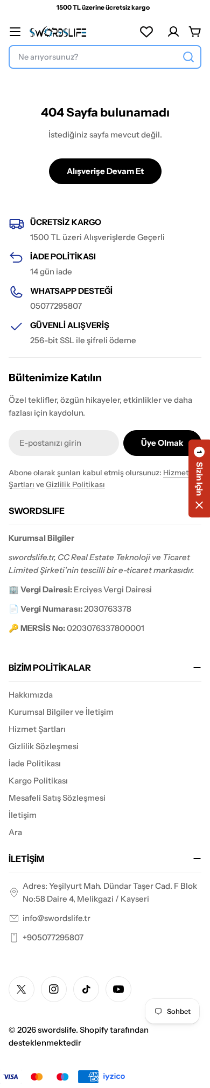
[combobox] (105, 57)
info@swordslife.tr (56, 918)
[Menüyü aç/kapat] (15, 31)
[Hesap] (173, 31)
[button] (199, 479)
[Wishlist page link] (146, 31)
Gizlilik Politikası (75, 484)
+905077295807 (53, 937)
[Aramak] (188, 56)
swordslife (57, 1030)
